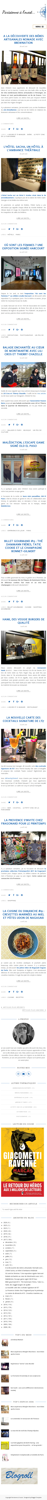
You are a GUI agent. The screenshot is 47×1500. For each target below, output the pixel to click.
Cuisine (28, 607)
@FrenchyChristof (11, 778)
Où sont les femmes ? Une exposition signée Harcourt (23, 246)
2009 (5, 1324)
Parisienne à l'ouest (17, 1497)
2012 (5, 1316)
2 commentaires (7, 124)
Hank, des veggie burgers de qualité (23, 621)
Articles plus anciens (33, 1010)
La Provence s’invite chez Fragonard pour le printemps (23, 821)
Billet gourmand (16, 607)
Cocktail (17, 808)
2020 (5, 1231)
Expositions (13, 335)
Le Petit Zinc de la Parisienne (21, 1107)
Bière (29, 134)
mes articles (41, 393)
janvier (7, 1302)
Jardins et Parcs (21, 1102)
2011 (5, 1319)
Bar (9, 808)
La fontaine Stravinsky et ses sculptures (25, 1376)
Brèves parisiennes (22, 1093)
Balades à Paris (15, 430)
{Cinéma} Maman (17, 1340)
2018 (5, 1237)
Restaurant (32, 707)
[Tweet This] (9, 129)
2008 (5, 1327)
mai (6, 1262)
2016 (5, 1304)
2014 (5, 1310)
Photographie (26, 335)
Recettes (20, 997)
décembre (9, 1242)
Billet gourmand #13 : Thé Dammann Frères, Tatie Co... (24, 1282)
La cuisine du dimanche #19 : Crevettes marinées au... (24, 1293)
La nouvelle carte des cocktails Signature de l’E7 (23, 719)
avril (7, 1265)
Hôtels (11, 235)
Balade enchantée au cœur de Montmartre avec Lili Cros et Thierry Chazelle (23, 351)
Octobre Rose (22, 1112)
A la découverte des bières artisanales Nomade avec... (24, 1268)
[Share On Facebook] (13, 129)
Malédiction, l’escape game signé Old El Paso (23, 444)
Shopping (12, 901)
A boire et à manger (17, 134)
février (7, 1299)
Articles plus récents (14, 1007)
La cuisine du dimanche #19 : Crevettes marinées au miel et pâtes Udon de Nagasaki (23, 914)
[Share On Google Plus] (17, 129)
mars (7, 1296)
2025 (5, 1225)
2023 (5, 1228)
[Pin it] (22, 129)
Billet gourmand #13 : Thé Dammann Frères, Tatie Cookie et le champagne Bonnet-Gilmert (23, 546)
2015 (5, 1307)
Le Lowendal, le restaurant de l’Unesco (25, 1419)
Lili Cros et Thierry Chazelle (14, 393)
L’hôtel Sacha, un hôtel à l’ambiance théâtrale (23, 148)
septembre (9, 1251)
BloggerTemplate (36, 1497)
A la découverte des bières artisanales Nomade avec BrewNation (23, 39)
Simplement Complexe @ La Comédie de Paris (27, 1455)
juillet (7, 1256)
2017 (5, 1239)
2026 (5, 1222)
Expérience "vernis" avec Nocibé (22, 1364)
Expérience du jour (16, 531)
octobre (8, 1248)
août (7, 1254)
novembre (9, 1245)
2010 (5, 1321)
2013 (5, 1313)
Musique (27, 430)
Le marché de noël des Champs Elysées (25, 1431)
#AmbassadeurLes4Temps (22, 1088)
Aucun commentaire (9, 224)
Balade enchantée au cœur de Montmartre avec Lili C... (24, 1276)
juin (6, 1259)
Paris (18, 235)
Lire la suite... (23, 118)
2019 (5, 1234)
